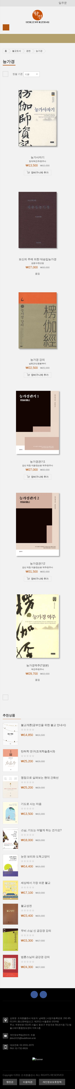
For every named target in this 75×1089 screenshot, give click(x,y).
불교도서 (16, 51)
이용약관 (27, 1082)
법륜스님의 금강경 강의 (35, 956)
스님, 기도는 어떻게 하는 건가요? (41, 830)
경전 (28, 51)
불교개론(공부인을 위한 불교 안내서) (43, 725)
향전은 (9, 1082)
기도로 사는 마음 (31, 803)
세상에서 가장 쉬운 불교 (35, 882)
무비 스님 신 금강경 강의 (36, 930)
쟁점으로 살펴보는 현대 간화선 (40, 777)
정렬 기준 (18, 74)
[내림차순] (42, 74)
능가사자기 (37, 157)
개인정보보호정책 (52, 1082)
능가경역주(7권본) (37, 665)
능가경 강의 (37, 359)
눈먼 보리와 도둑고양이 (35, 856)
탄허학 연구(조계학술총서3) (38, 751)
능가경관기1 (37, 461)
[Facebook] (34, 994)
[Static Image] (37, 1059)
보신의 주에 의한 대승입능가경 (37, 259)
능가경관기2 (37, 563)
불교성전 (26, 905)
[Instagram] (43, 994)
